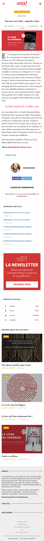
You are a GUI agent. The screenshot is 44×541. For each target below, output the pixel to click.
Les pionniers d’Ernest (22, 527)
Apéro (6, 336)
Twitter (24, 311)
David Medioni (9, 26)
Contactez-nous (22, 497)
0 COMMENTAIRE (33, 26)
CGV (22, 530)
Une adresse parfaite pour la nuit (16, 365)
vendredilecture (10, 155)
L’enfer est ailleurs (10, 456)
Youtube (24, 315)
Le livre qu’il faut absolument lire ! (17, 416)
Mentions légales (22, 532)
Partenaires (22, 524)
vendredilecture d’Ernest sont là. (20, 147)
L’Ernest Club (22, 522)
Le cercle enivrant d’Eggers (13, 404)
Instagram (24, 320)
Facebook (24, 306)
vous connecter (20, 194)
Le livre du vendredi (22, 12)
